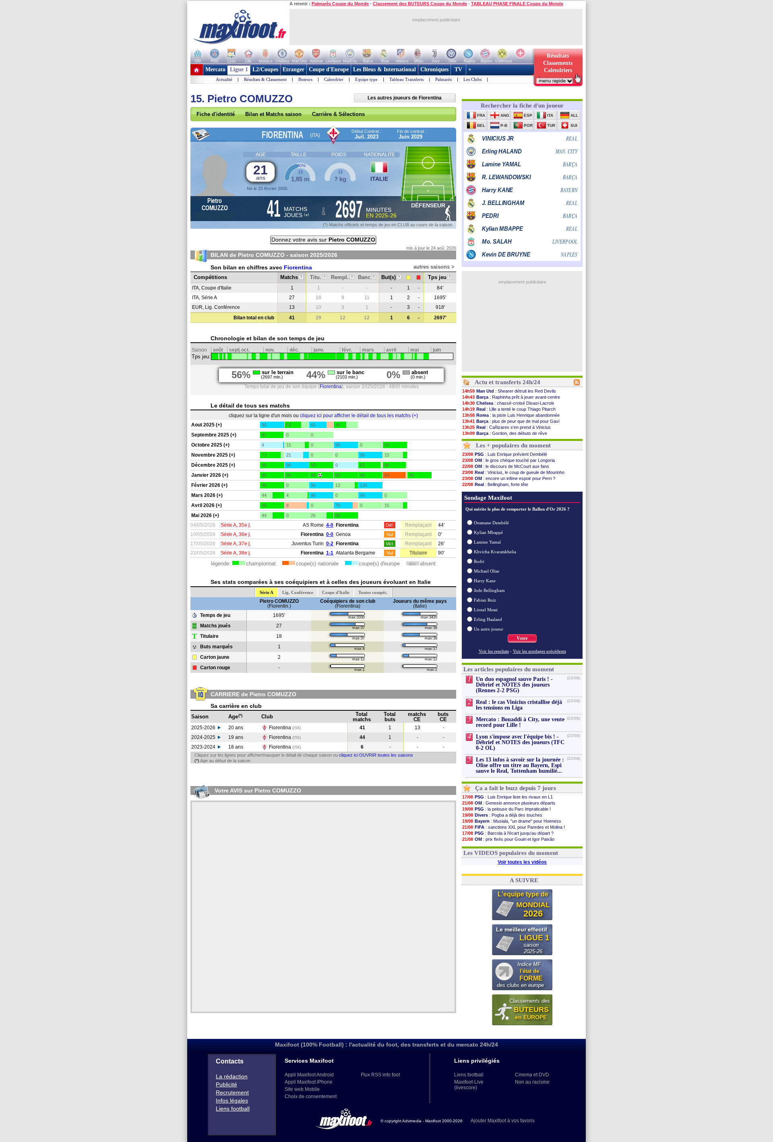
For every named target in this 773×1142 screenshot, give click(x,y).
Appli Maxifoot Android (309, 1075)
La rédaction (232, 1076)
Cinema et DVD (532, 1075)
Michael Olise (486, 571)
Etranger (293, 69)
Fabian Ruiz (485, 600)
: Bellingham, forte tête (495, 484)
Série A (266, 592)
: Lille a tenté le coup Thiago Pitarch (509, 409)
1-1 (329, 553)
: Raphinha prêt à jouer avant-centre (511, 397)
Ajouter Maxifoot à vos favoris (503, 1120)
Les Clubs (472, 79)
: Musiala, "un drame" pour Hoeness (511, 821)
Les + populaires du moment (513, 445)
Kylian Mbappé (488, 532)
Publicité (226, 1084)
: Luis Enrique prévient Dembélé (504, 454)
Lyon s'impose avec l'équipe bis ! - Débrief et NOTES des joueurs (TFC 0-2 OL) (520, 742)
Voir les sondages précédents (539, 651)
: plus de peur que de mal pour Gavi (510, 421)
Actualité (224, 79)
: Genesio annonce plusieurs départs (508, 803)
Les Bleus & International (384, 69)
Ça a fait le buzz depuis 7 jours (515, 788)
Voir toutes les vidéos (522, 862)
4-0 (329, 525)
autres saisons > (434, 267)
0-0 (329, 534)
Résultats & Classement (265, 79)
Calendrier (333, 79)
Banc (366, 277)
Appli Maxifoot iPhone (309, 1082)
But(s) (390, 277)
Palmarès (443, 79)
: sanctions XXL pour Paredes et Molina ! (513, 827)
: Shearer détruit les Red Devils (509, 391)
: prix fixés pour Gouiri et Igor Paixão (508, 839)
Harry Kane (485, 580)
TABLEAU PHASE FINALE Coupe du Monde (517, 3)
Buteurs (305, 79)
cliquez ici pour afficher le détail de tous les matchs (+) (359, 415)
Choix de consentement (311, 1096)
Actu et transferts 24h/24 (507, 382)
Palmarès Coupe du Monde (340, 3)
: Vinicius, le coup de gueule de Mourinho (513, 472)
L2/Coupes (265, 69)
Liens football (233, 1108)
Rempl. (342, 277)
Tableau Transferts (406, 79)
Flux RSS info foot (380, 1075)
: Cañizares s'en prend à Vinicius (506, 427)
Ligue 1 (239, 69)
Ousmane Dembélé (491, 522)
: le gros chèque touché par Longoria (508, 460)
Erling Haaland (488, 619)
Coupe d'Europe (329, 69)
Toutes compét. (372, 592)
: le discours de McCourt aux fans (505, 466)
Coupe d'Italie (335, 592)
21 (260, 172)
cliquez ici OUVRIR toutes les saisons (376, 755)
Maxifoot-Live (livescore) (469, 1084)
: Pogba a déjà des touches (502, 815)
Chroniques (434, 69)
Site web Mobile (302, 1089)
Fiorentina (298, 267)
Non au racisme (532, 1082)
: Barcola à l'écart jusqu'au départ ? (508, 833)
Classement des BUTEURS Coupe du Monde (420, 3)
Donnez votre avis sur (323, 239)
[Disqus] (323, 907)
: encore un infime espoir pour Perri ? (508, 478)
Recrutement (232, 1092)
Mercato (215, 69)
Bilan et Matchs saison (273, 114)
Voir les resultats (494, 651)
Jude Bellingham (489, 590)
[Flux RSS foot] (577, 383)
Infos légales (232, 1100)
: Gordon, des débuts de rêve (504, 433)
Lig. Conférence (297, 592)
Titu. (318, 277)
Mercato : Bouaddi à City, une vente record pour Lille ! (520, 722)
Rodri (479, 561)
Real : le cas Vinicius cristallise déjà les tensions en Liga (519, 705)
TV (458, 69)
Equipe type (366, 79)
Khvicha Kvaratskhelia (495, 551)
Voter (522, 638)
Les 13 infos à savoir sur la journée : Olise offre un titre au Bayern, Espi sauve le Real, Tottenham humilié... (520, 765)
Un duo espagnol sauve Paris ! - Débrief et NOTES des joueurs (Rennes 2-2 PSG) (514, 684)
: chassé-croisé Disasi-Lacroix (508, 403)
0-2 (329, 543)
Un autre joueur (488, 629)
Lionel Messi (486, 609)
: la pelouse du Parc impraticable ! (506, 809)
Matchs (291, 277)
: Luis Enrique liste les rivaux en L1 (507, 796)
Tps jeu (439, 277)
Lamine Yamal (487, 542)
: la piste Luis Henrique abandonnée (511, 415)
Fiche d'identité (215, 114)
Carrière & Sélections (338, 114)
